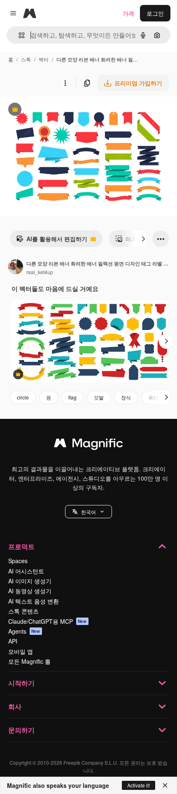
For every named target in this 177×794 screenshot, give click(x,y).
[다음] (143, 238)
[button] (88, 511)
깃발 (99, 397)
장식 (126, 397)
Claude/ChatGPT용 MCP (47, 621)
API (12, 641)
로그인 (155, 13)
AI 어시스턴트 (26, 571)
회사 (14, 706)
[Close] (165, 785)
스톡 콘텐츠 (23, 611)
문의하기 (21, 730)
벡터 (44, 59)
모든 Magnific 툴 (29, 661)
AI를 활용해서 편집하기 (51, 241)
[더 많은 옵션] (65, 83)
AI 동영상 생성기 (29, 591)
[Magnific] (88, 445)
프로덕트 (21, 546)
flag (72, 397)
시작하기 (21, 683)
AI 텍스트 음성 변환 (33, 601)
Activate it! (138, 785)
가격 (128, 13)
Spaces (18, 561)
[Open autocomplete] (18, 35)
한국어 (88, 511)
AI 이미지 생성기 (29, 581)
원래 (47, 110)
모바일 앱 (20, 651)
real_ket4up (39, 271)
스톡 (26, 59)
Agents (24, 631)
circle (23, 397)
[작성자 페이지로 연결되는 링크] (15, 267)
